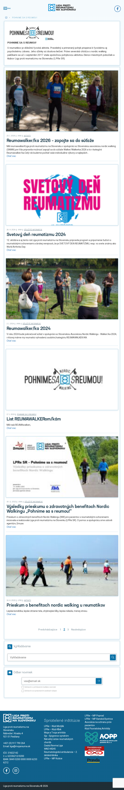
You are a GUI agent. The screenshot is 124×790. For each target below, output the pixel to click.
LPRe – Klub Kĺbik (52, 729)
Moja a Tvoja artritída (55, 732)
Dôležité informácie (33, 230)
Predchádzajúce (47, 629)
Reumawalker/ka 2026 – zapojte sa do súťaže (50, 141)
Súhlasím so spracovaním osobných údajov (41, 691)
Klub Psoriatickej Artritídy (97, 728)
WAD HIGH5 (50, 748)
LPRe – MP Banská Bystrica (99, 719)
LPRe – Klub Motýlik (54, 726)
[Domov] (62, 7)
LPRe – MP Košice (53, 758)
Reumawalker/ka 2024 (28, 329)
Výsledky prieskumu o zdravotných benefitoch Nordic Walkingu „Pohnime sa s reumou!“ (58, 509)
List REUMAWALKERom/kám (34, 419)
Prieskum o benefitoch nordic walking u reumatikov (56, 605)
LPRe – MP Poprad (94, 715)
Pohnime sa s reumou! (26, 414)
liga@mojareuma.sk (20, 746)
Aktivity (27, 136)
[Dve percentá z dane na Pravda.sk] (93, 760)
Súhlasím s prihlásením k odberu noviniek (40, 687)
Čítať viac (11, 156)
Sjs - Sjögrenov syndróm (56, 736)
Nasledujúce (78, 629)
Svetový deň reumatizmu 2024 (36, 235)
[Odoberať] (99, 681)
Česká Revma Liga (53, 745)
